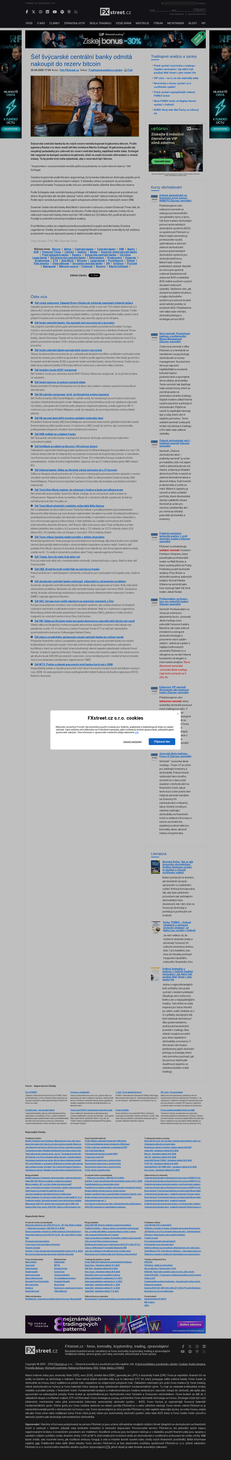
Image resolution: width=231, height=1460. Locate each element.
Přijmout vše (162, 741)
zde (137, 732)
